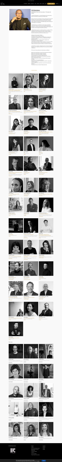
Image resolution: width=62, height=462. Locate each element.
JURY (35, 3)
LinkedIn (32, 70)
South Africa (29, 418)
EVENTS (38, 3)
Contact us (32, 452)
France (26, 438)
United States (15, 380)
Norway (15, 399)
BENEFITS (32, 3)
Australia (41, 380)
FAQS (45, 3)
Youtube (44, 448)
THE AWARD (25, 3)
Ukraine (26, 360)
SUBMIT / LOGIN (51, 3)
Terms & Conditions (34, 453)
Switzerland (15, 361)
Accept (44, 460)
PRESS (43, 3)
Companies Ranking (34, 451)
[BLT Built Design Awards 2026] (8, 3)
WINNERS (29, 3)
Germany (46, 419)
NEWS (41, 3)
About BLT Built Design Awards (35, 448)
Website (35, 70)
